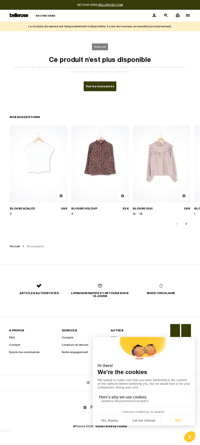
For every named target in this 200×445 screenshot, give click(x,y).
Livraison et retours (75, 344)
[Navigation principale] (186, 15)
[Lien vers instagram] (88, 383)
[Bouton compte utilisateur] (154, 15)
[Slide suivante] (186, 224)
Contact (14, 344)
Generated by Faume (111, 426)
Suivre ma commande (24, 352)
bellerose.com (110, 5)
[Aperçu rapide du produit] (61, 196)
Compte (67, 337)
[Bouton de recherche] (166, 15)
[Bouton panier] (177, 15)
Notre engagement (75, 352)
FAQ (12, 337)
